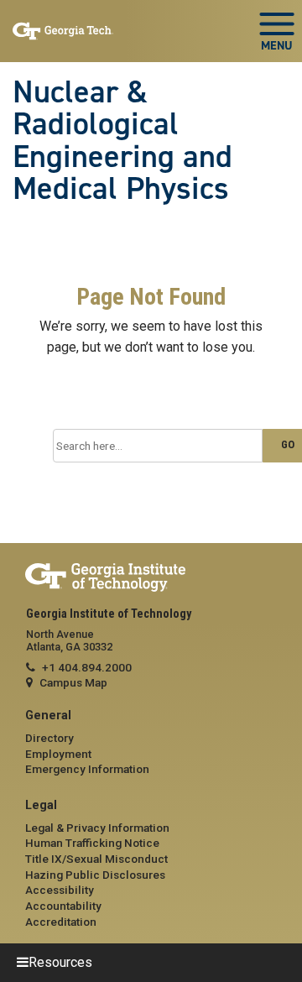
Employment (58, 753)
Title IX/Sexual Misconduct (96, 858)
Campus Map (73, 682)
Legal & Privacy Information (97, 827)
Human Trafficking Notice (92, 842)
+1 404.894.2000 (87, 667)
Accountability (63, 905)
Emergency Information (87, 769)
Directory (49, 737)
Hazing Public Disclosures (95, 874)
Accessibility (59, 889)
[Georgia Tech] (151, 578)
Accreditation (60, 921)
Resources (60, 962)
